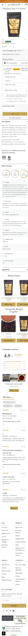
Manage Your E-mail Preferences (20, 549)
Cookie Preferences (16, 631)
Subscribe (14, 606)
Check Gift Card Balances (20, 580)
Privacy (18, 628)
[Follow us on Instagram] (10, 610)
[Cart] (25, 4)
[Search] (5, 4)
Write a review (14, 390)
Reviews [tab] (8, 397)
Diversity (4, 574)
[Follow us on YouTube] (13, 610)
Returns (18, 536)
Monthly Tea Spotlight (5, 541)
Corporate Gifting (20, 542)
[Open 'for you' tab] (3, 633)
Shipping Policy (20, 539)
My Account (19, 527)
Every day (7, 81)
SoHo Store (5, 530)
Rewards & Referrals (19, 531)
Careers (18, 584)
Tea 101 (4, 536)
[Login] (22, 4)
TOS (13, 628)
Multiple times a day (10, 77)
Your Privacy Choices (19, 554)
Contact (18, 576)
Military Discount (6, 580)
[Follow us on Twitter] (7, 610)
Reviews (4, 568)
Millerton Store (6, 533)
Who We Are (5, 565)
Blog (3, 577)
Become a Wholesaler (19, 569)
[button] (14, 361)
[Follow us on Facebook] (3, 610)
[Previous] (3, 39)
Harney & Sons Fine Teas (14, 626)
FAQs (17, 545)
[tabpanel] (14, 456)
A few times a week (10, 84)
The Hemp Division (5, 546)
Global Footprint (6, 571)
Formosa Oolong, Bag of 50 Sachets (8, 298)
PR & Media (19, 573)
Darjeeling (8, 334)
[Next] (25, 39)
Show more (14, 508)
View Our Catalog (21, 565)
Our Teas (4, 527)
